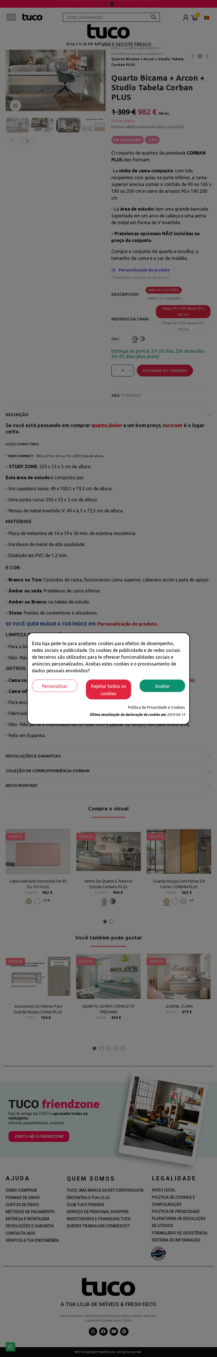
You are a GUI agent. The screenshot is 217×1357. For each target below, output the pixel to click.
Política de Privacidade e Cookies (156, 707)
